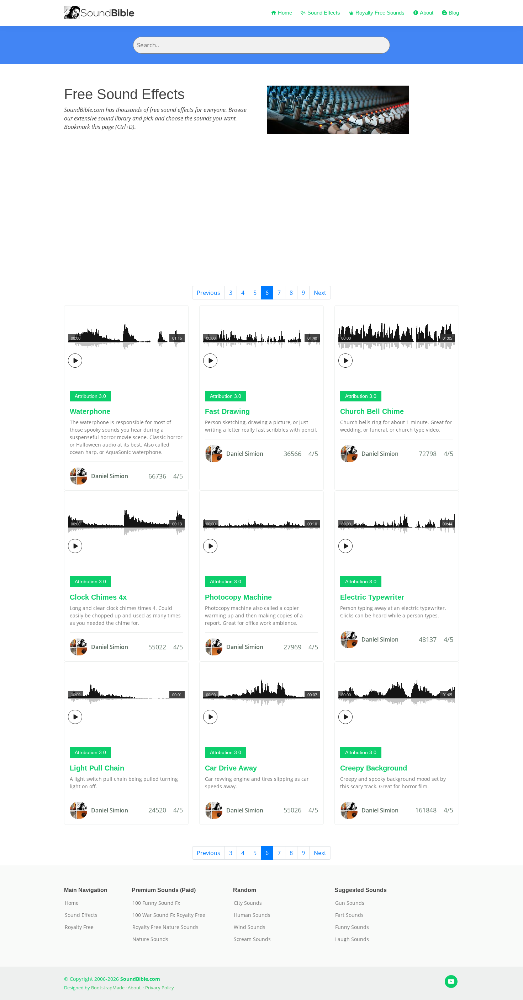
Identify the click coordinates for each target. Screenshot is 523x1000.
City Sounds (248, 903)
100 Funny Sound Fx (156, 903)
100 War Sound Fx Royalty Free (168, 915)
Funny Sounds (352, 927)
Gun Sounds (349, 903)
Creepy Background (373, 768)
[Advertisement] (261, 232)
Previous (208, 293)
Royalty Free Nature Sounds (165, 927)
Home (284, 13)
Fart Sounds (349, 915)
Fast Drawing (227, 411)
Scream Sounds (252, 939)
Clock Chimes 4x (98, 597)
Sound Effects (323, 13)
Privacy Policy (159, 987)
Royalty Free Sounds (379, 13)
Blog (453, 13)
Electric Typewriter (372, 597)
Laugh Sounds (352, 939)
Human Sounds (252, 915)
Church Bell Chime (372, 411)
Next (320, 293)
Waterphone (90, 411)
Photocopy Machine (238, 597)
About (425, 13)
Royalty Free (79, 927)
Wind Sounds (249, 927)
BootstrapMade (108, 987)
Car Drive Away (231, 768)
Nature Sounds (150, 939)
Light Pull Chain (97, 768)
